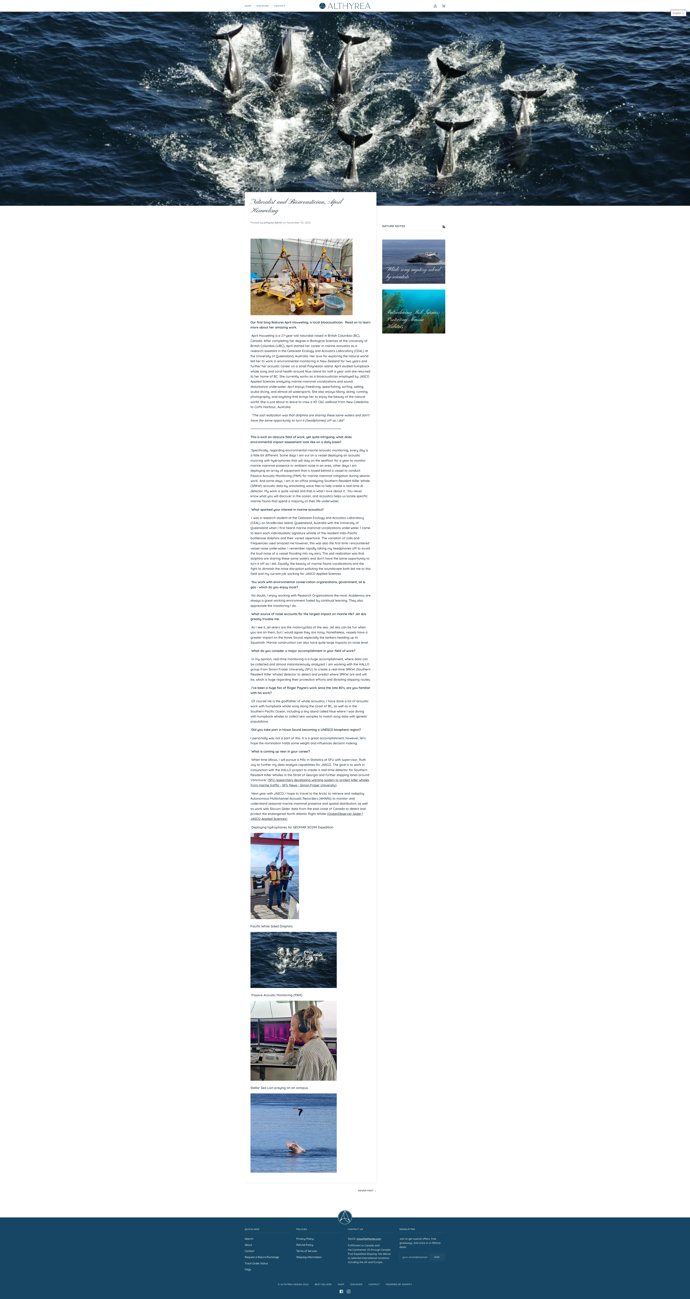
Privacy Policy (305, 1238)
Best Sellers (323, 1284)
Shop (341, 1284)
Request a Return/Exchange (262, 1257)
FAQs (248, 1269)
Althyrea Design (291, 1284)
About (248, 1245)
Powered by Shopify (399, 1284)
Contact (249, 1251)
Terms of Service (306, 1251)
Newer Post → (367, 1190)
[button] (678, 13)
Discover (356, 1284)
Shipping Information (308, 1257)
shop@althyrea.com (368, 1238)
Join (437, 1257)
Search (249, 1238)
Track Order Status (256, 1263)
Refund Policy (304, 1245)
